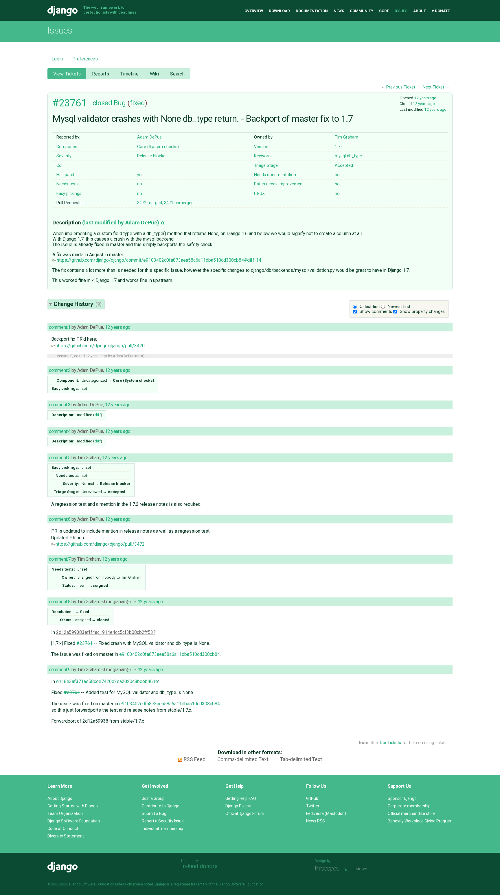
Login (57, 59)
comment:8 (59, 601)
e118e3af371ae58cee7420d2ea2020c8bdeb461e (107, 681)
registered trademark (190, 884)
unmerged (179, 202)
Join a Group (153, 798)
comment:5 (59, 457)
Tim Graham (346, 137)
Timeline (129, 74)
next (139, 356)
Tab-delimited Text (301, 759)
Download (279, 11)
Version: (261, 146)
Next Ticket (433, 87)
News (339, 11)
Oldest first (370, 306)
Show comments (376, 311)
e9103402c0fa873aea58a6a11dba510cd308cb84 (169, 654)
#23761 (69, 103)
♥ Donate (441, 11)
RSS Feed (194, 759)
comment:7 (59, 559)
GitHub (312, 798)
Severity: (64, 156)
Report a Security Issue (163, 821)
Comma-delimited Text (243, 759)
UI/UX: (260, 193)
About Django (59, 798)
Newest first (399, 306)
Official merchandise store (411, 813)
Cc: (59, 165)
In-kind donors (199, 866)
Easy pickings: (69, 193)
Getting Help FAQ (240, 798)
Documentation (312, 11)
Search (177, 74)
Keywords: (263, 156)
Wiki (154, 74)
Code (384, 11)
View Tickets (67, 74)
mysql (340, 156)
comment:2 (59, 370)
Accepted (344, 165)
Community (361, 11)
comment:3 (59, 404)
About (419, 11)
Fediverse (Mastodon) (326, 813)
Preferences (85, 59)
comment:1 (59, 327)
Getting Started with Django (72, 806)
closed (102, 103)
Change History (78, 303)
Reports (100, 74)
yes (140, 174)
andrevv (366, 869)
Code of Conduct (62, 828)
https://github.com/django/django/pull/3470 (100, 345)
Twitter (312, 806)
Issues (401, 11)
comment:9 (59, 669)
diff (98, 414)
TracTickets (390, 742)
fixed (137, 103)
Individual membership (162, 828)
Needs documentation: (275, 174)
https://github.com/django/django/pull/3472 (100, 544)
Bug (120, 103)
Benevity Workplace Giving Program (420, 821)
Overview (254, 11)
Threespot (328, 869)
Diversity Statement (65, 836)
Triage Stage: (266, 165)
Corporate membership (409, 806)
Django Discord (239, 806)
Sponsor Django (402, 798)
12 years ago (425, 97)
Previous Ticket (400, 87)
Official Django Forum (244, 813)
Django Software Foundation (73, 821)
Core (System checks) (158, 146)
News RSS (315, 821)
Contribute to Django (160, 806)
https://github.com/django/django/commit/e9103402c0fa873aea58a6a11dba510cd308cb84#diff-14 (159, 260)
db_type (354, 156)
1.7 (337, 146)
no (337, 174)
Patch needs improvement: (279, 184)
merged (149, 202)
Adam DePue (149, 137)
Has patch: (66, 174)
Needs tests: (68, 184)
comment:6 (59, 519)
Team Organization (65, 813)
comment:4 (59, 431)
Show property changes (422, 311)
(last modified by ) (121, 222)
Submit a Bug (154, 813)
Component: (68, 146)
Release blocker (152, 156)
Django (62, 11)
